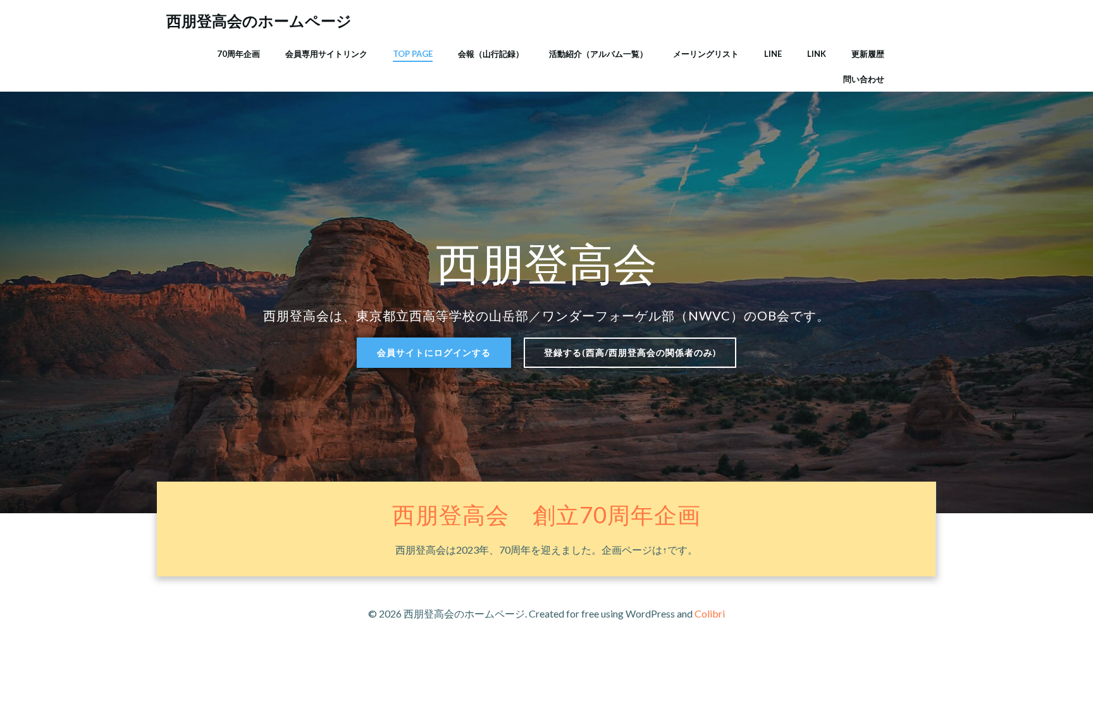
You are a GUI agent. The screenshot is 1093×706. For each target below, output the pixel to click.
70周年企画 (238, 54)
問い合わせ (863, 79)
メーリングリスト (706, 54)
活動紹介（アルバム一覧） (598, 54)
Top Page (413, 54)
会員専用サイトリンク (326, 54)
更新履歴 (867, 54)
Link (816, 54)
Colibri (710, 613)
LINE (773, 54)
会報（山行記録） (491, 54)
